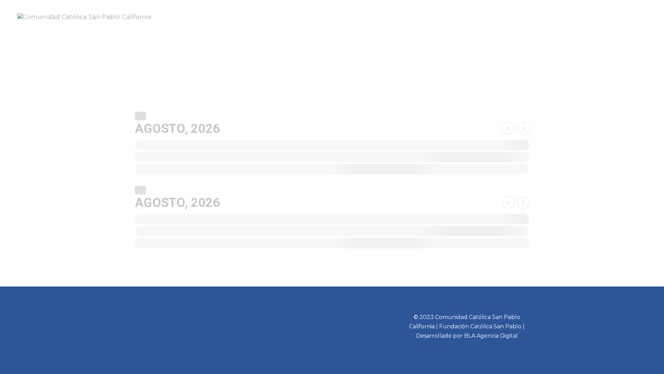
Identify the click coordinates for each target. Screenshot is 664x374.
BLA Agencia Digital (491, 335)
